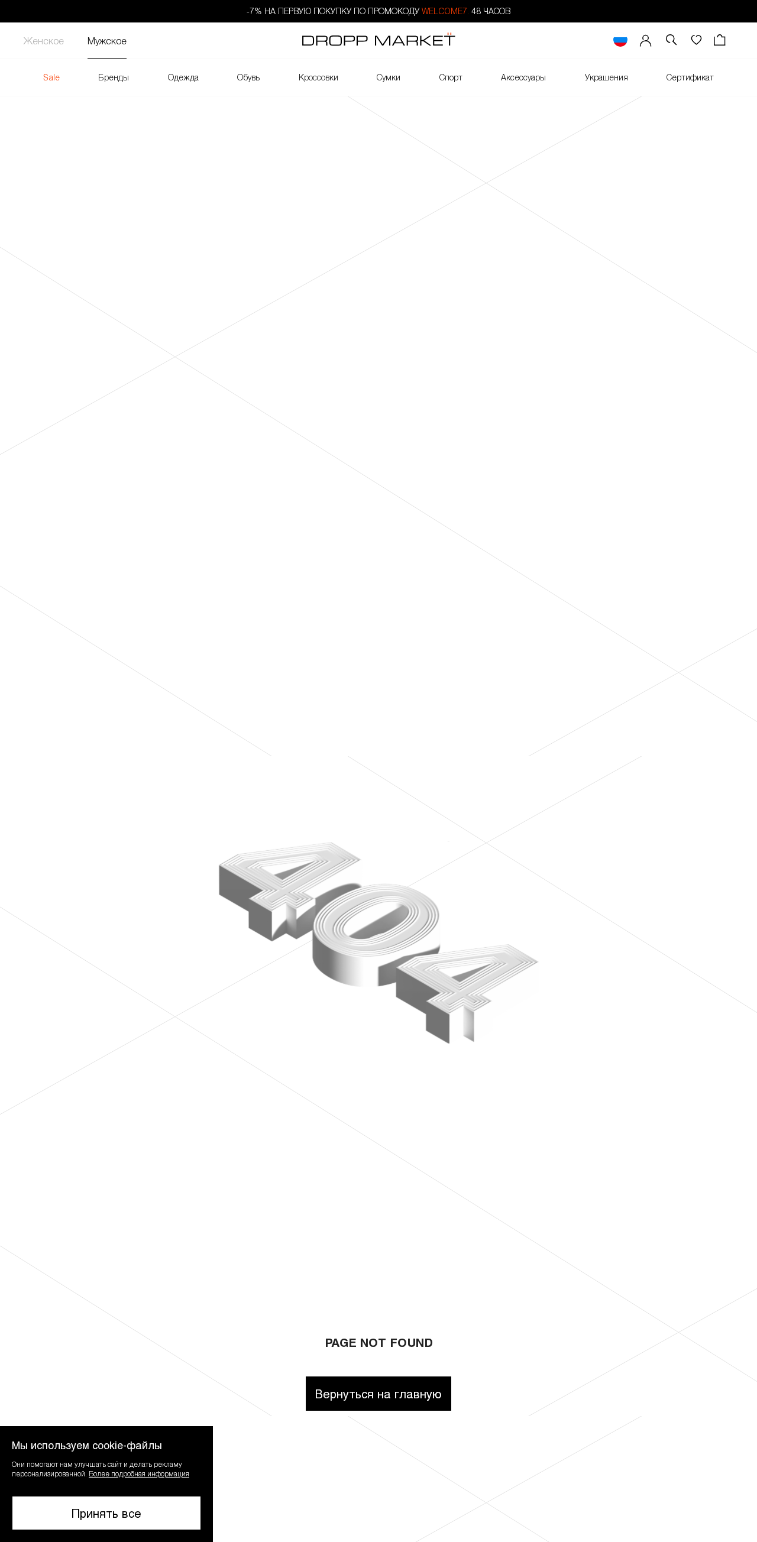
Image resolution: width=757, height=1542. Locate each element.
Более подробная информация (139, 1473)
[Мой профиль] (646, 40)
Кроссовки (318, 77)
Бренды (113, 77)
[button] (106, 1484)
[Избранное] (696, 40)
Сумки (388, 77)
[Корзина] (721, 40)
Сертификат (690, 77)
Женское (44, 40)
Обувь (248, 77)
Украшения (606, 77)
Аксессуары (523, 77)
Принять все (106, 1513)
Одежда (183, 77)
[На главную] (378, 41)
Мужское (107, 40)
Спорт (450, 77)
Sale (51, 77)
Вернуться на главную (378, 1393)
